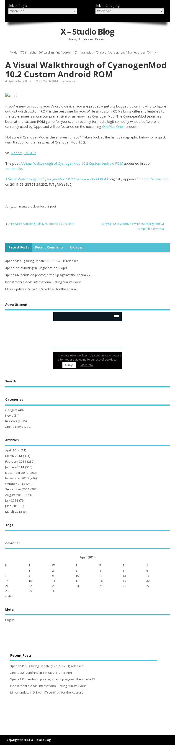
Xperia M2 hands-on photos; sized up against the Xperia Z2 (47, 275)
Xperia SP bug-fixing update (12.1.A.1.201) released (42, 261)
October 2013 (15, 484)
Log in (9, 620)
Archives (76, 247)
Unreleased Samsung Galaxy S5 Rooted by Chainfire (41, 224)
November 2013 (17, 478)
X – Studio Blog (87, 31)
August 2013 (14, 495)
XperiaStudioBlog (19, 81)
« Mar (9, 596)
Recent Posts (18, 247)
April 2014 (12, 450)
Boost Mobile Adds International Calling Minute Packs (43, 282)
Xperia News (14, 427)
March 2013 (13, 511)
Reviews (70, 81)
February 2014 (15, 461)
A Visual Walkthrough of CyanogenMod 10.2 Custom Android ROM (72, 163)
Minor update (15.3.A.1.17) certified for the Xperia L (41, 289)
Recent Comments (49, 247)
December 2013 (16, 473)
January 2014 (14, 467)
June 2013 (12, 506)
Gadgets (11, 410)
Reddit (16, 153)
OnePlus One (112, 126)
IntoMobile (13, 168)
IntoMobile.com (156, 179)
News (9, 415)
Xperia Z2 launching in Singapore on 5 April (36, 268)
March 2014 (13, 456)
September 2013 (17, 489)
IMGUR (30, 153)
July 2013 (11, 500)
